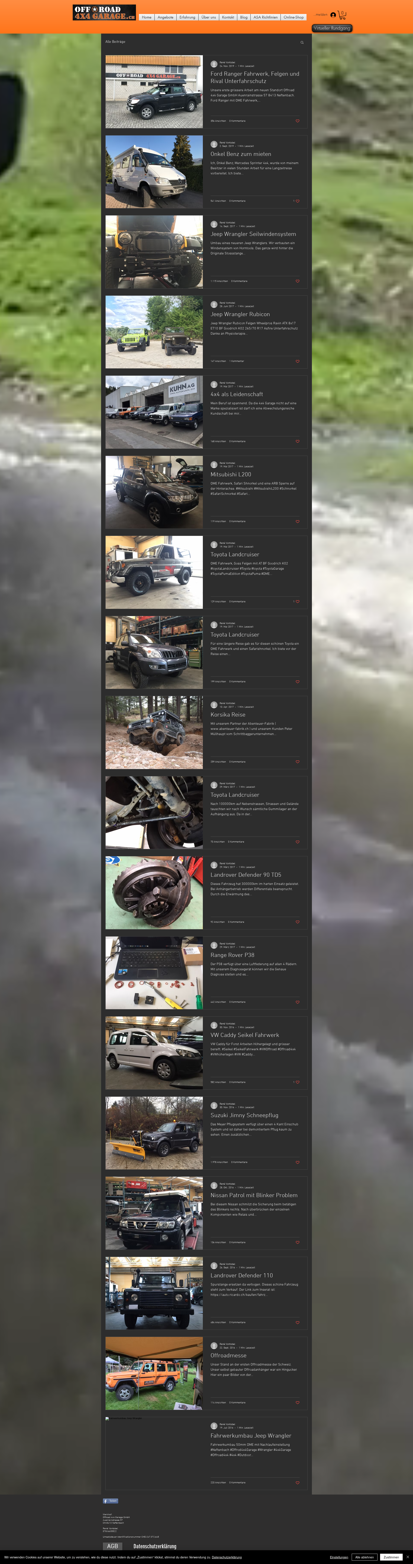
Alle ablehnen (364, 1557)
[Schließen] (407, 1557)
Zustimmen (391, 1557)
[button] (342, 15)
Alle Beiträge (115, 42)
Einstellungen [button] (339, 1557)
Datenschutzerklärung (227, 1557)
